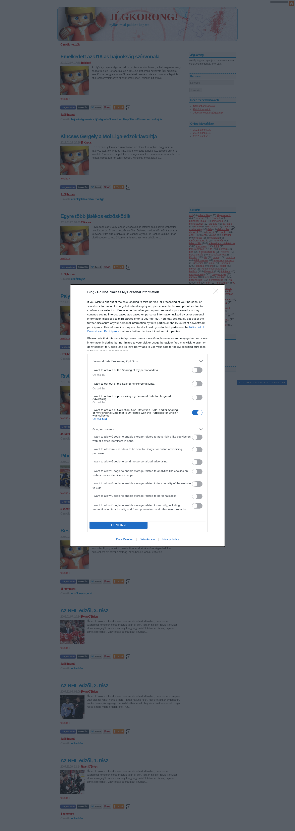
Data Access (147, 539)
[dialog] (147, 416)
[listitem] (147, 361)
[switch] (197, 370)
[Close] (217, 292)
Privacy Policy (170, 539)
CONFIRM (118, 525)
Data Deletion (124, 539)
